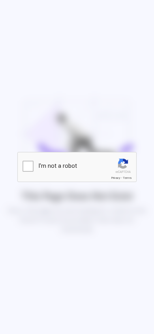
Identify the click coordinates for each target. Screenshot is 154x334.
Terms (127, 178)
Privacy (115, 178)
